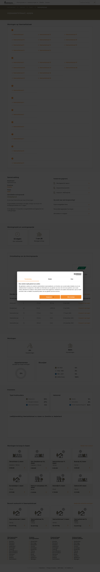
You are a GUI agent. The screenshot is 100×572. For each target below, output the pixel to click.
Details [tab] (50, 279)
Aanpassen (49, 297)
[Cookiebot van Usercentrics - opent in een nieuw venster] (75, 274)
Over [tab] (72, 279)
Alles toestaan (71, 297)
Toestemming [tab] (28, 279)
